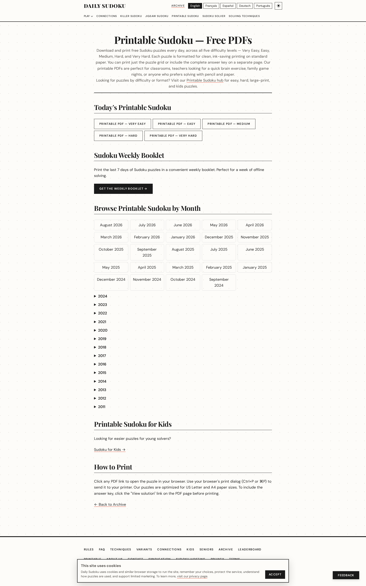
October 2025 (111, 249)
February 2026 (147, 237)
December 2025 (219, 237)
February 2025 (219, 267)
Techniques (120, 549)
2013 (102, 389)
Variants (144, 549)
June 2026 (183, 225)
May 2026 (219, 225)
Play (87, 16)
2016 (102, 364)
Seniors (207, 549)
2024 (102, 296)
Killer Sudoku (131, 16)
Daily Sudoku (105, 5)
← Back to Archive (110, 504)
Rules (89, 549)
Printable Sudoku (185, 16)
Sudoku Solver (214, 16)
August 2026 (111, 225)
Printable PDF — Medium (229, 124)
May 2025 (111, 267)
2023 (102, 304)
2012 (102, 398)
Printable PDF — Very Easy (122, 124)
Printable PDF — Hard (118, 135)
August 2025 (183, 249)
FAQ (102, 549)
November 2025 (255, 237)
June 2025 (255, 249)
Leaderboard (250, 549)
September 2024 (219, 282)
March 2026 (111, 237)
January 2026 (183, 237)
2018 (102, 347)
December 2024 (111, 279)
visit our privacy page (192, 576)
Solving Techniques (244, 16)
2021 (102, 321)
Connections (106, 16)
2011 (101, 406)
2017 (102, 355)
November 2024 (147, 279)
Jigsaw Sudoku (157, 16)
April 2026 (255, 225)
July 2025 (218, 249)
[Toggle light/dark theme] (278, 6)
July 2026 (147, 225)
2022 (102, 313)
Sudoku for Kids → (110, 449)
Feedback (346, 575)
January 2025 (255, 267)
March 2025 (183, 267)
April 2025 (147, 267)
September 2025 (147, 252)
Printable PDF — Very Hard (173, 135)
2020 (102, 330)
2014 (102, 381)
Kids (190, 549)
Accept (275, 574)
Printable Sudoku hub (205, 80)
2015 (102, 372)
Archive (178, 5)
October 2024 (183, 279)
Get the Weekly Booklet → (123, 188)
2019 (102, 338)
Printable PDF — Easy (176, 124)
